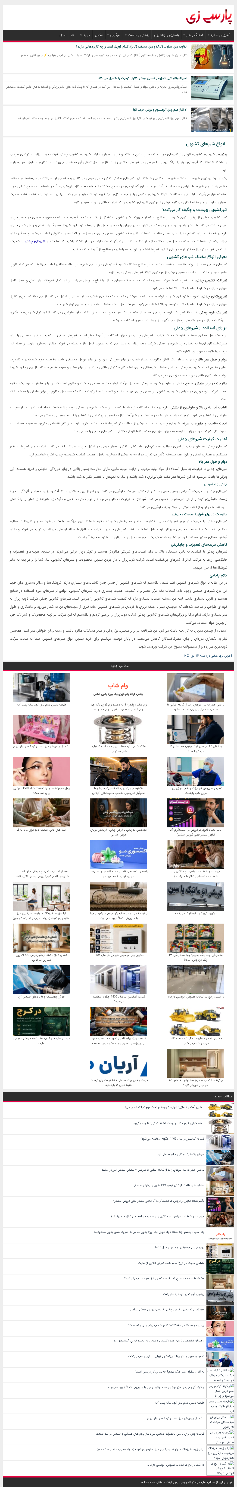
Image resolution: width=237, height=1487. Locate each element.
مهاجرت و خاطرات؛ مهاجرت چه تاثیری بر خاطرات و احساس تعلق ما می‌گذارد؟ (195, 874)
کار (72, 35)
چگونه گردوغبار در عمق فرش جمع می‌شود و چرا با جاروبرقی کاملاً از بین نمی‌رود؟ (118, 916)
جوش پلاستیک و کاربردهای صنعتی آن (41, 996)
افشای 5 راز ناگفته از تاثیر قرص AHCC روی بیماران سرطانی (42, 957)
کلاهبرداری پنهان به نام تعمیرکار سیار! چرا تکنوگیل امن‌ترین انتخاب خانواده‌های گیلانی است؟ (118, 793)
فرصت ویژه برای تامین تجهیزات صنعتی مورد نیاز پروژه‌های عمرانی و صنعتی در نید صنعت (119, 1041)
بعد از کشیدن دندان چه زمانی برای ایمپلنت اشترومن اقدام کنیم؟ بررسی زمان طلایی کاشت (41, 874)
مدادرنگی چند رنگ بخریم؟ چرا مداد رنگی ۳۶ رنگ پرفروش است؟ (196, 957)
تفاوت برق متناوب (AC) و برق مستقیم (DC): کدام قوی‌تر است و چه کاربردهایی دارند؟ (131, 46)
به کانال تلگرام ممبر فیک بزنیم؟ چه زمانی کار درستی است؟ (195, 749)
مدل (62, 35)
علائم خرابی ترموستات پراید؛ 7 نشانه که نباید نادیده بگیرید (118, 749)
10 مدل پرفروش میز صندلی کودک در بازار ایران (41, 746)
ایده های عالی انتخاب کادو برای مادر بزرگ (41, 829)
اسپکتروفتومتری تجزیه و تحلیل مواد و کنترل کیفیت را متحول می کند (142, 78)
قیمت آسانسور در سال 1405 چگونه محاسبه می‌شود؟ (118, 999)
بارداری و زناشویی (166, 35)
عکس (99, 35)
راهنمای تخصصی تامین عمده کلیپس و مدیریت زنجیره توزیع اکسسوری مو (119, 874)
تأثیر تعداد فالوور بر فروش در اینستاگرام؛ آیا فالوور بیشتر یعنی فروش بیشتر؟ (195, 832)
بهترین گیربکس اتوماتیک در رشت (195, 913)
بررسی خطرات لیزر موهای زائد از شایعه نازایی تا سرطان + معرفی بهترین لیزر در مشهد (195, 707)
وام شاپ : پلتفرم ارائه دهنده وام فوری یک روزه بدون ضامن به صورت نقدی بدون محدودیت (118, 707)
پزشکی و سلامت (138, 35)
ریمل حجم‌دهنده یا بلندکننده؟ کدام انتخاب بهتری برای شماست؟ (42, 790)
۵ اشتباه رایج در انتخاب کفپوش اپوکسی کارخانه (195, 996)
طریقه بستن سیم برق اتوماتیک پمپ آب (41, 704)
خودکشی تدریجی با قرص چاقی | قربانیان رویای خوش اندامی (118, 832)
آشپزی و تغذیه (220, 35)
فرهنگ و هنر (194, 35)
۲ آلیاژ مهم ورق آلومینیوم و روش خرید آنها (159, 109)
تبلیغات (84, 35)
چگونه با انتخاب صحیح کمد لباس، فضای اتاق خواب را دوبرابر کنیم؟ (196, 1082)
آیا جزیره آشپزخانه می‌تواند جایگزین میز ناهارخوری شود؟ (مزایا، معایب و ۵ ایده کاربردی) (41, 916)
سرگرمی (115, 35)
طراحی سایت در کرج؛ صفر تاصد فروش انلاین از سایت (42, 1041)
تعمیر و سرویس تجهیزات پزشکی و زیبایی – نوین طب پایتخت (195, 790)
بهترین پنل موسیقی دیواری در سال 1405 (118, 955)
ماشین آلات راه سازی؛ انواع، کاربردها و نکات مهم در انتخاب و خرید (195, 1041)
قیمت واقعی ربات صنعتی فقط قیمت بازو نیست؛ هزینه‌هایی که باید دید (119, 1082)
